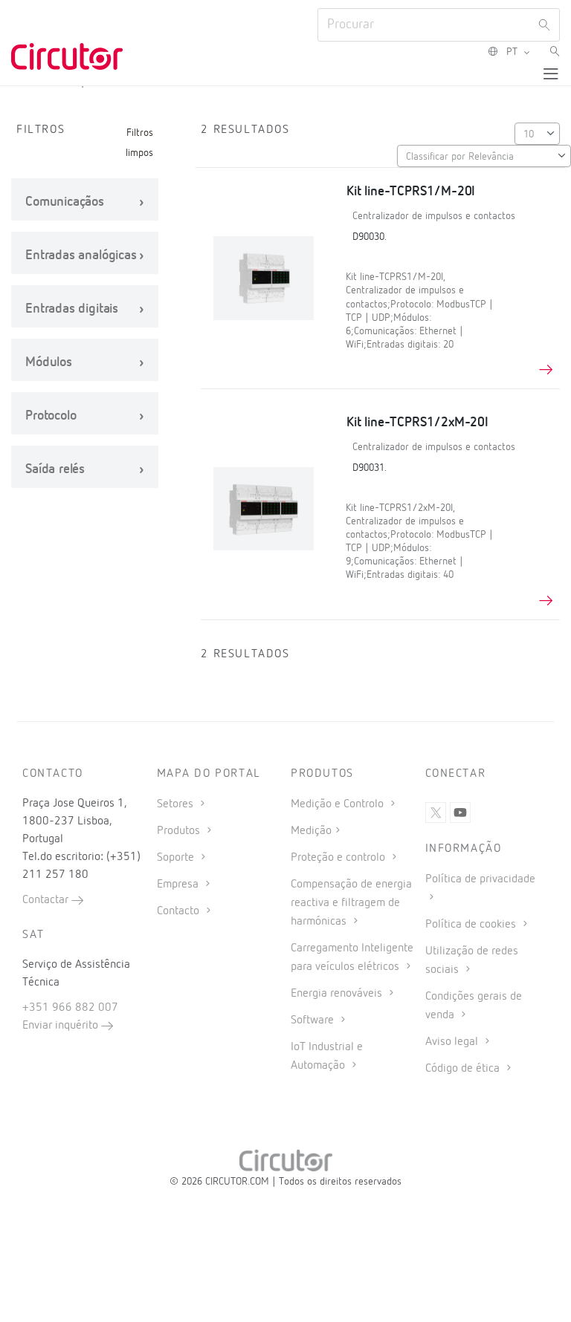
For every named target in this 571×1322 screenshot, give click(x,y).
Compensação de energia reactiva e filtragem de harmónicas (351, 903)
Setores (176, 804)
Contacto (179, 911)
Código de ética (464, 1069)
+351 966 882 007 (70, 1008)
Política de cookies (472, 925)
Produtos (180, 831)
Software (314, 1020)
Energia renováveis (338, 994)
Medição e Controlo (339, 804)
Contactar (46, 900)
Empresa (179, 884)
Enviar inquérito (61, 1026)
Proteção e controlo (339, 858)
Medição (311, 831)
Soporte (177, 858)
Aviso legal (453, 1042)
